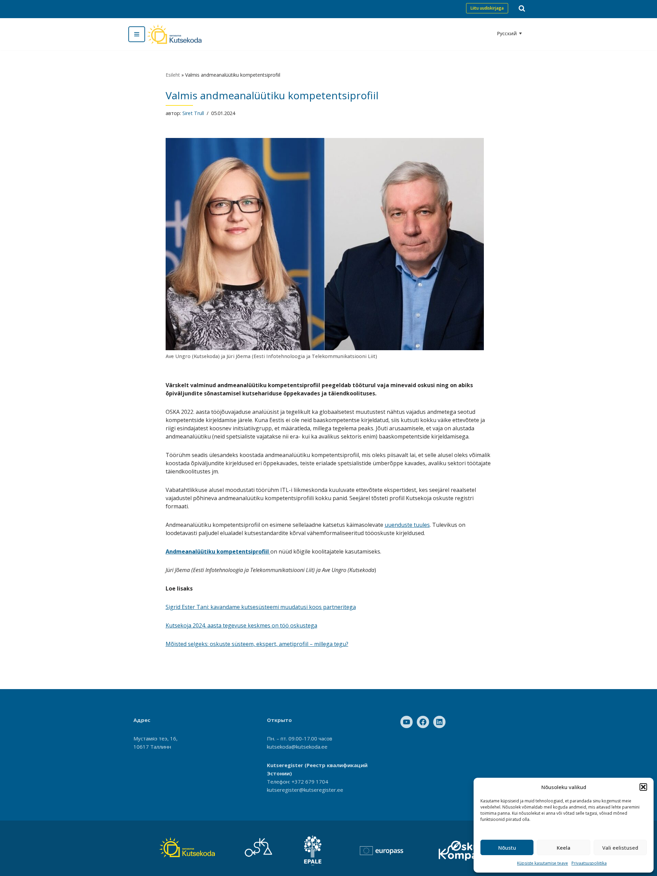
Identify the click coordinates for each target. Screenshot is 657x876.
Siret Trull (193, 113)
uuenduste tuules (407, 525)
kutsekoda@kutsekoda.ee (297, 746)
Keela (563, 847)
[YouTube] (406, 722)
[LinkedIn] (439, 722)
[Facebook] (423, 722)
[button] (643, 787)
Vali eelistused (620, 847)
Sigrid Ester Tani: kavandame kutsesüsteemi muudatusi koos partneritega (261, 607)
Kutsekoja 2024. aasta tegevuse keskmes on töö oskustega (241, 625)
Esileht (173, 75)
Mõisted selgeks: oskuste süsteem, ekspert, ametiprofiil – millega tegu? (257, 644)
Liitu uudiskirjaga (487, 8)
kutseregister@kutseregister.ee (305, 789)
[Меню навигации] (136, 34)
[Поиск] (521, 8)
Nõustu (507, 847)
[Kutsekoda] (174, 34)
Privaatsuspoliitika (589, 863)
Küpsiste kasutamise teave (542, 863)
